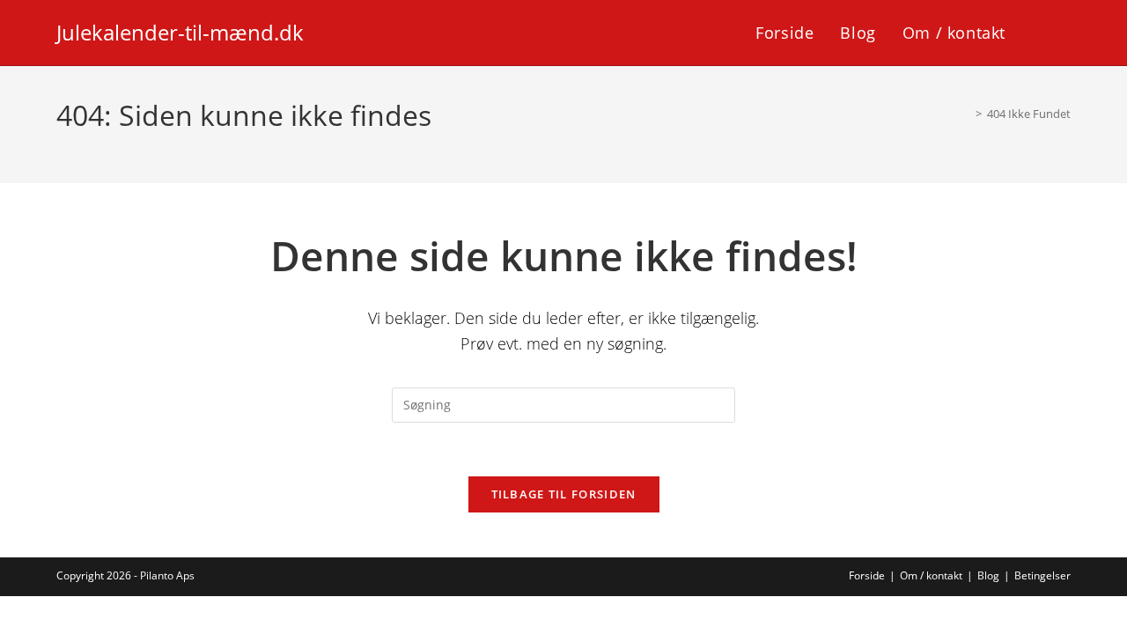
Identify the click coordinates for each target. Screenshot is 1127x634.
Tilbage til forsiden (564, 494)
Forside (867, 575)
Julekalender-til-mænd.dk (180, 32)
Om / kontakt (931, 575)
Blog (988, 575)
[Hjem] (965, 114)
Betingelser (1042, 575)
